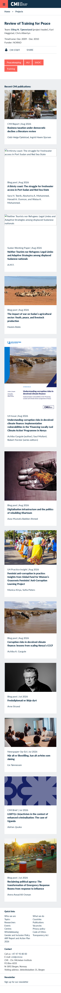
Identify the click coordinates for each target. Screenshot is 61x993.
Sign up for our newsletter (16, 981)
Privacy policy (39, 928)
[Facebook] (27, 989)
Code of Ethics (39, 931)
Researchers (9, 922)
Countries (37, 919)
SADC (38, 62)
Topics (7, 919)
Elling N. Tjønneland (21, 29)
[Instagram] (34, 989)
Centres (7, 928)
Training (11, 68)
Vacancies (37, 925)
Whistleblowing (11, 931)
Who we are (10, 916)
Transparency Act (40, 935)
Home (7, 11)
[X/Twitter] (20, 989)
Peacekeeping (14, 62)
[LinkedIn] (41, 989)
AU (28, 62)
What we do (38, 916)
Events (7, 925)
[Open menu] (4, 4)
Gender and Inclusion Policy (17, 935)
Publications (38, 922)
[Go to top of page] (56, 989)
